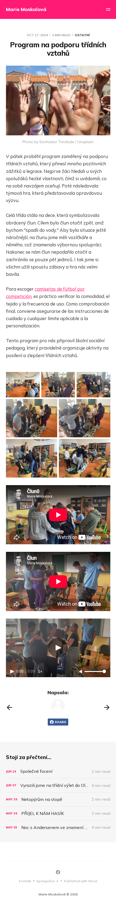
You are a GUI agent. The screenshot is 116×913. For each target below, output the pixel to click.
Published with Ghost (80, 881)
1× (40, 671)
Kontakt (25, 881)
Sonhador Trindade (56, 141)
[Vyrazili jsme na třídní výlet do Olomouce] (58, 785)
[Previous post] (9, 707)
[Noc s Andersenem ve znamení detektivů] (58, 827)
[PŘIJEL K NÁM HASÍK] (58, 813)
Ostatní (82, 35)
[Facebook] (58, 872)
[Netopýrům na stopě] (58, 799)
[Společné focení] (58, 771)
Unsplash (85, 141)
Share (60, 722)
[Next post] (106, 707)
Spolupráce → (47, 881)
